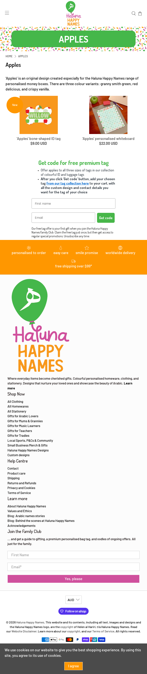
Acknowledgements (21, 525)
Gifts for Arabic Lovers (22, 416)
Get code (106, 218)
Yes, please (73, 578)
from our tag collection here (68, 183)
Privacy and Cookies (21, 488)
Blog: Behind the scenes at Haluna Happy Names (40, 520)
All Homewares (18, 406)
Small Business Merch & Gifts (27, 445)
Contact (13, 468)
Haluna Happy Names (30, 622)
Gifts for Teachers (19, 431)
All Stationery (16, 411)
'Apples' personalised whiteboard (108, 138)
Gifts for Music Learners (23, 426)
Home (9, 56)
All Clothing (15, 401)
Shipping (13, 478)
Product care (16, 473)
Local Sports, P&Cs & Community (30, 440)
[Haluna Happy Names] (73, 13)
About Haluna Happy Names (26, 506)
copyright (66, 627)
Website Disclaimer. (24, 631)
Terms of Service (19, 493)
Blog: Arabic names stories (26, 516)
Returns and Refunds (21, 483)
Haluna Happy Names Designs (28, 450)
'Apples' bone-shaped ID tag (38, 138)
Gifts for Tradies (18, 435)
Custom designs (18, 455)
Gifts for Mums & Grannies (25, 421)
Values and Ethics (19, 511)
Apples (23, 56)
